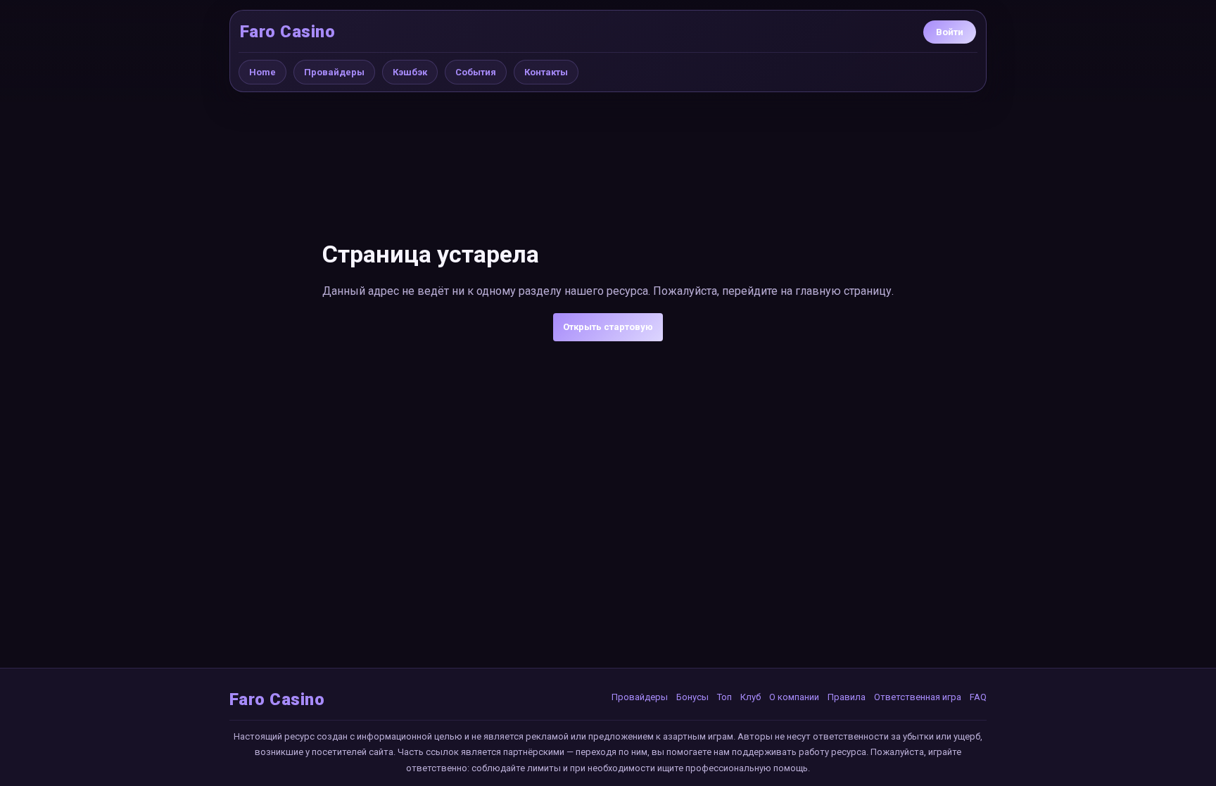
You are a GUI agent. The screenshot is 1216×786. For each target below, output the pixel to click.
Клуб (750, 697)
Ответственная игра (917, 697)
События (475, 72)
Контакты (546, 72)
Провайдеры (334, 72)
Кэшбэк (410, 72)
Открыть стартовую (608, 327)
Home (262, 72)
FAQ (978, 697)
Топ (724, 697)
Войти (949, 32)
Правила (847, 697)
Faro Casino (287, 32)
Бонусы (692, 697)
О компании (794, 697)
